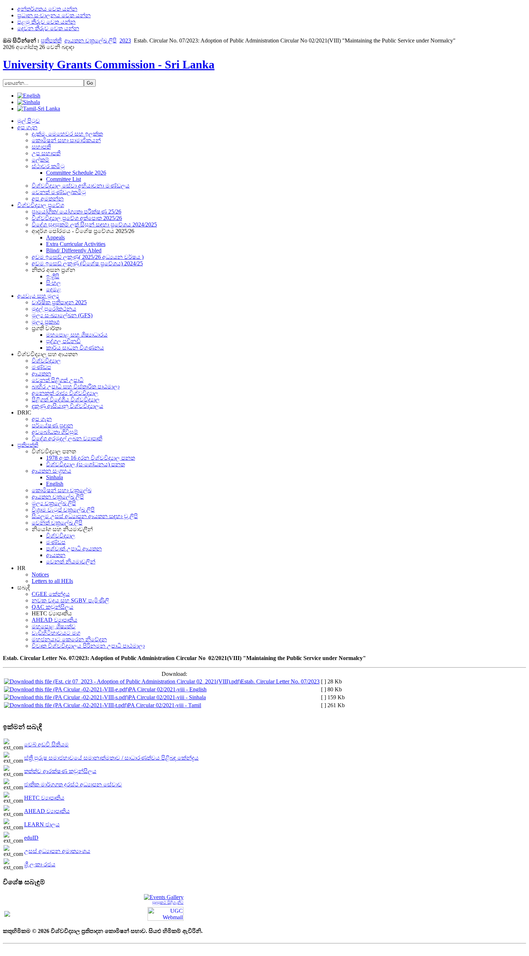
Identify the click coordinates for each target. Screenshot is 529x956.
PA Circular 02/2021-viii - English (168, 689)
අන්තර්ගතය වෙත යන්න (47, 9)
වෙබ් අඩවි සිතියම (46, 744)
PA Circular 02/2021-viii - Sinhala (167, 697)
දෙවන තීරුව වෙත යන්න (48, 28)
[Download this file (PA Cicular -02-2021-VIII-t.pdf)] (66, 705)
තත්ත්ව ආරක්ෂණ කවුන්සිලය (60, 771)
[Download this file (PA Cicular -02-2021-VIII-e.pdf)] (66, 689)
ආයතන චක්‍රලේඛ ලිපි (90, 40)
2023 (125, 40)
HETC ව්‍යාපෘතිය (44, 798)
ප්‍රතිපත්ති (51, 40)
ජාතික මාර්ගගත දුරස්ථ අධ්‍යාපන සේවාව (73, 784)
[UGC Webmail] (166, 913)
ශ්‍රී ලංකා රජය (39, 864)
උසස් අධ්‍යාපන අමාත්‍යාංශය (57, 851)
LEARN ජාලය (42, 824)
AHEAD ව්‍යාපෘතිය (47, 811)
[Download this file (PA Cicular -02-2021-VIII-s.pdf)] (66, 697)
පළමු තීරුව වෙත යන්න (46, 22)
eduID (31, 838)
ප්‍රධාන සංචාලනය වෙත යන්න (54, 15)
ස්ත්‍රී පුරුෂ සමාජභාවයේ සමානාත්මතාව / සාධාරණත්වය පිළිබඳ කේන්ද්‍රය (111, 758)
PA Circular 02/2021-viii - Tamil (164, 705)
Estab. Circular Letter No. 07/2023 (280, 681)
